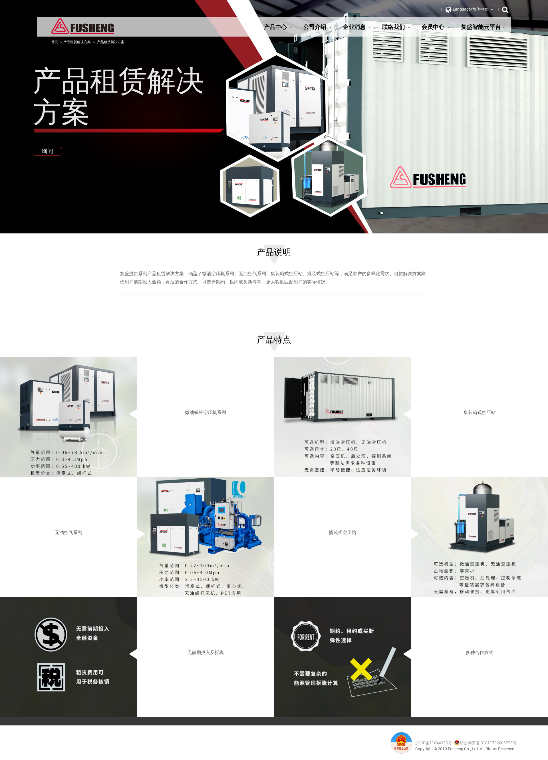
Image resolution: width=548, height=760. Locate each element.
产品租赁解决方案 (77, 41)
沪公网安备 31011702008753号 (488, 742)
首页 (54, 41)
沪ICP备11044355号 (434, 742)
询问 (47, 151)
